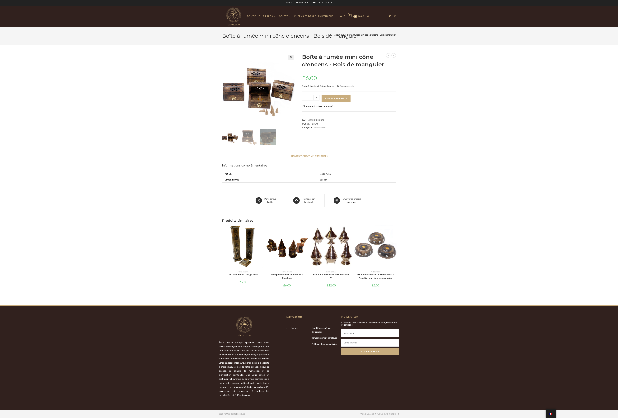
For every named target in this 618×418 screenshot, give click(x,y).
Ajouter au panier (336, 98)
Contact (290, 3)
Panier (328, 3)
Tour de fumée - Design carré (242, 274)
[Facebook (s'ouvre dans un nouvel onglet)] (390, 16)
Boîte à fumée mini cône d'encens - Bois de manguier (371, 34)
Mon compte (302, 3)
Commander (317, 3)
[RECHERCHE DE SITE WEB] (367, 16)
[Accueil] (331, 34)
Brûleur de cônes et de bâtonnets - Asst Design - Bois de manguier (375, 276)
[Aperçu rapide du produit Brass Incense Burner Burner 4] (350, 231)
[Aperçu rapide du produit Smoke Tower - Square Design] (262, 231)
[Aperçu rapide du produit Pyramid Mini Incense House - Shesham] (306, 231)
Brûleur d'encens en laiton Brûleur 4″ (331, 276)
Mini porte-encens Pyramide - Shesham (287, 276)
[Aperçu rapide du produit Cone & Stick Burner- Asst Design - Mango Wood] (395, 231)
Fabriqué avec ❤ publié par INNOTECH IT (379, 414)
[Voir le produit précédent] (388, 55)
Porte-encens (320, 127)
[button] (291, 57)
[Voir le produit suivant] (393, 55)
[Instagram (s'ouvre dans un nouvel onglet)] (395, 16)
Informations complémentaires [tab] (309, 156)
